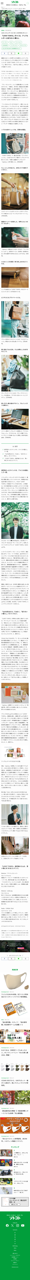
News (15, 1250)
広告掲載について (15, 1257)
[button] (4, 53)
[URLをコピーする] (25, 53)
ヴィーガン (4, 42)
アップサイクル (13, 45)
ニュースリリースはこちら (15, 1255)
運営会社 (15, 1262)
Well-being (15, 1246)
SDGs (15, 1248)
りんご (11, 42)
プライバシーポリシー (15, 1260)
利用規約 (15, 1258)
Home (2, 7)
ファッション (18, 42)
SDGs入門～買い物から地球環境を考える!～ (11, 48)
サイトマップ (15, 1264)
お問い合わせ (15, 1253)
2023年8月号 (5, 45)
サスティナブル (23, 45)
